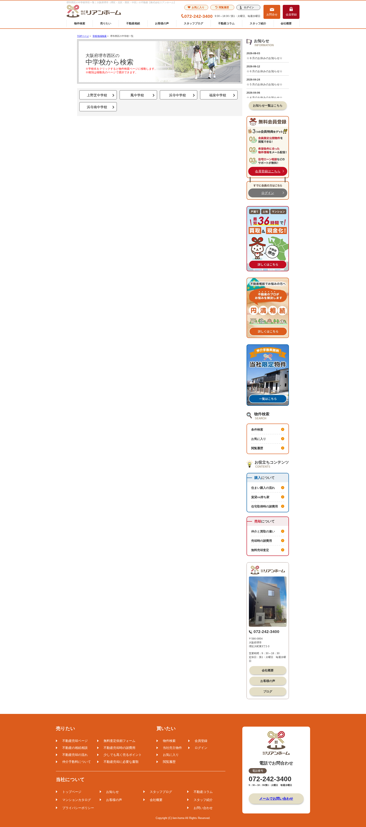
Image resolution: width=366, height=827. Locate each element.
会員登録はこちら (267, 171)
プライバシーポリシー (78, 808)
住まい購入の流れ (263, 487)
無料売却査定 (260, 550)
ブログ (267, 691)
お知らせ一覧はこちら (268, 105)
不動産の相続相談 (75, 747)
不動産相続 (133, 23)
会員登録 (291, 14)
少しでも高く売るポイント (123, 754)
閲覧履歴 (224, 7)
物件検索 (79, 23)
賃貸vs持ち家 (260, 497)
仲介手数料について (76, 761)
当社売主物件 (172, 747)
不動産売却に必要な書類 (121, 761)
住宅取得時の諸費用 (264, 506)
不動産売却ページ (75, 740)
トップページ (71, 792)
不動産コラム (226, 23)
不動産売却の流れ (75, 754)
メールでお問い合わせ (276, 798)
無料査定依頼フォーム (119, 740)
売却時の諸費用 (261, 540)
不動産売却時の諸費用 (119, 747)
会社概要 (286, 23)
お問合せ (271, 14)
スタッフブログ (193, 23)
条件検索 (257, 429)
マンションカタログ (76, 800)
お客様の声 (162, 23)
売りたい (105, 23)
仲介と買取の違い (263, 531)
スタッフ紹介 (258, 23)
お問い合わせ (203, 808)
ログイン (249, 7)
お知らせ (112, 792)
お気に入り (198, 7)
